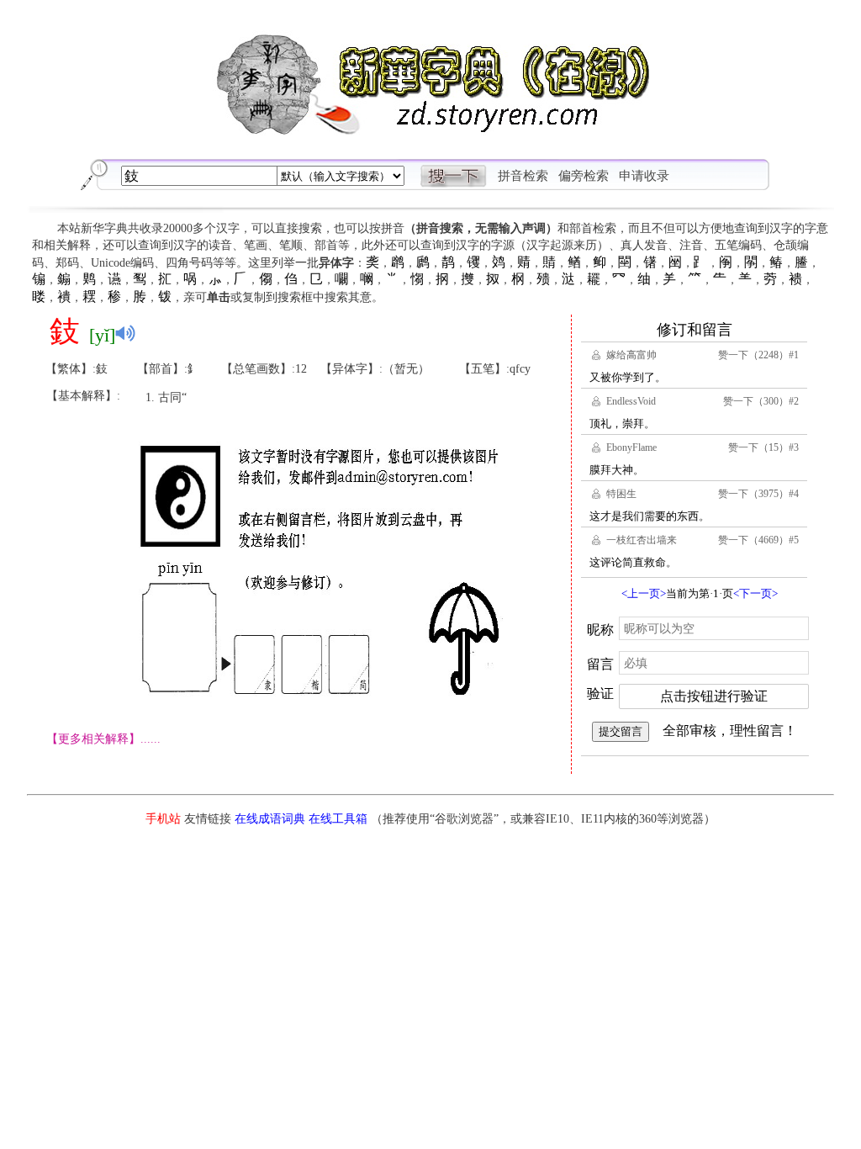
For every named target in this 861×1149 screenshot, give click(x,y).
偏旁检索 (583, 176)
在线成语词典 (270, 819)
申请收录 (644, 176)
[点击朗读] (125, 333)
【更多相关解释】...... (103, 739)
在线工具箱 (338, 819)
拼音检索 (523, 176)
